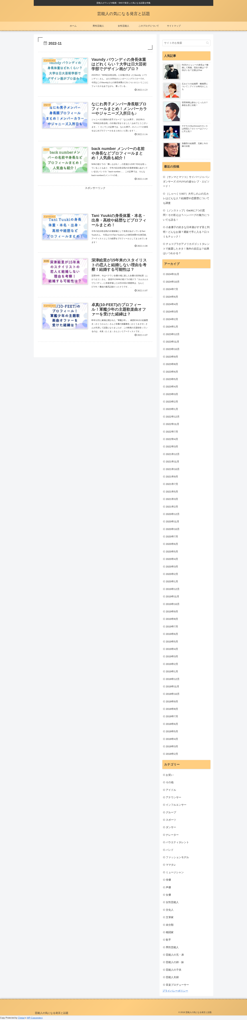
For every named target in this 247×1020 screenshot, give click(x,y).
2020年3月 (172, 566)
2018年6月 (172, 724)
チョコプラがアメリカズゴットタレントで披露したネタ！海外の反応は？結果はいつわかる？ (186, 249)
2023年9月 (172, 356)
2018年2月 (172, 753)
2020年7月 (172, 536)
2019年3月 (172, 656)
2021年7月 (172, 484)
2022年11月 (172, 424)
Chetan (21, 1018)
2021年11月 (172, 461)
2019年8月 (172, 619)
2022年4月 (172, 439)
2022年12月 (173, 416)
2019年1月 (172, 671)
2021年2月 (172, 506)
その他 (170, 782)
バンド (170, 849)
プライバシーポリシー (175, 990)
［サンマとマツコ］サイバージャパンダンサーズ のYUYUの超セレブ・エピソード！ (186, 182)
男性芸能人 (172, 947)
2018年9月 (172, 701)
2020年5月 (172, 551)
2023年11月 (172, 341)
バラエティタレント (177, 842)
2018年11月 (172, 686)
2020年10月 (173, 529)
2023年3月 (172, 394)
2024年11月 (172, 274)
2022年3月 (172, 446)
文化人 (170, 909)
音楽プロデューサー (177, 984)
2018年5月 (172, 731)
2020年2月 (172, 574)
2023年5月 (172, 379)
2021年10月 (173, 469)
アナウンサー (173, 797)
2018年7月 (172, 716)
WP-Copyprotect (34, 1018)
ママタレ (171, 864)
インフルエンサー (176, 804)
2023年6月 (172, 371)
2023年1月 (172, 409)
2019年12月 (173, 589)
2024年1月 (172, 326)
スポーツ (171, 819)
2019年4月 (172, 649)
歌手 (168, 939)
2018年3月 (172, 746)
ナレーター (172, 834)
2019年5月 (172, 641)
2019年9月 (172, 611)
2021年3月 (172, 499)
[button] (207, 42)
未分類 (170, 924)
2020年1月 (172, 581)
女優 (168, 894)
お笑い (170, 774)
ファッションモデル (177, 857)
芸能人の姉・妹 (175, 962)
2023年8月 (172, 364)
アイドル (171, 790)
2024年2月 (172, 319)
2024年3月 (172, 311)
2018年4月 (172, 739)
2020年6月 (172, 544)
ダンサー (171, 827)
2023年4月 (172, 386)
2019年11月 (172, 596)
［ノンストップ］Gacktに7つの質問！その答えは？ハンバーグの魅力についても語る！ (186, 215)
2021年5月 (172, 491)
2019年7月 (172, 626)
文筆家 (170, 917)
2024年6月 (172, 296)
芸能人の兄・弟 (175, 954)
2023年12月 (173, 334)
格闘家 (170, 932)
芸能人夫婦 (172, 977)
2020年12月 (173, 514)
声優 (168, 887)
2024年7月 (172, 289)
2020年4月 (172, 559)
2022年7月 (172, 431)
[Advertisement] (95, 196)
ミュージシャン (175, 872)
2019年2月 (172, 664)
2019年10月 (173, 604)
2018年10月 (173, 693)
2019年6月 (172, 634)
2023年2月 (172, 401)
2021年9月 (172, 476)
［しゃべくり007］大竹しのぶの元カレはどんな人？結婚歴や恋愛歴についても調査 (186, 198)
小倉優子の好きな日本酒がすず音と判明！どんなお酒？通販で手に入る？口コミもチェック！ (186, 232)
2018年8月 (172, 709)
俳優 (168, 879)
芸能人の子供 (173, 969)
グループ (171, 812)
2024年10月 (173, 281)
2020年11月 (172, 521)
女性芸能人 (172, 902)
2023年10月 (173, 349)
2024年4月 (172, 304)
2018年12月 (173, 679)
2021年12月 (173, 454)
